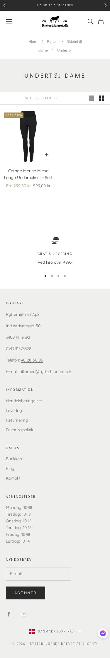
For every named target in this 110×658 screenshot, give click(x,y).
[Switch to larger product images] (91, 98)
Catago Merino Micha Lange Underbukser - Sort (28, 174)
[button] (103, 633)
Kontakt (13, 478)
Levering (14, 410)
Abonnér (25, 592)
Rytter (52, 41)
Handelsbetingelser (24, 400)
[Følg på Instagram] (24, 614)
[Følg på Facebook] (9, 614)
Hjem (32, 41)
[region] (55, 251)
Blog (10, 468)
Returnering (17, 420)
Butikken (14, 458)
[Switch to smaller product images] (101, 98)
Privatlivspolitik (19, 429)
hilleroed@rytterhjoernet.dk (45, 371)
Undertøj (64, 50)
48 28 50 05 (32, 360)
